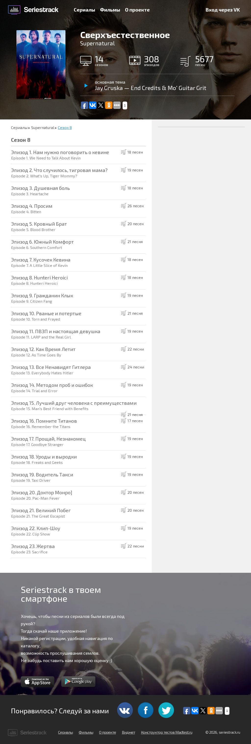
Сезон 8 (65, 127)
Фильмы (110, 10)
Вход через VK (223, 10)
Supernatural (42, 127)
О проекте (137, 10)
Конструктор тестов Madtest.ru (166, 732)
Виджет (128, 732)
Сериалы (84, 10)
